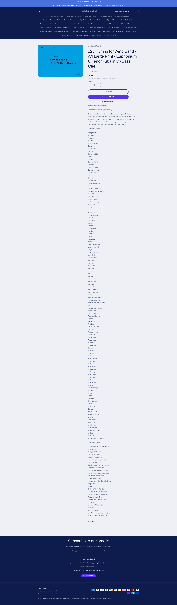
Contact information (96, 598)
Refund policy (66, 598)
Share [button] (92, 521)
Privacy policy (75, 598)
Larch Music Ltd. (46, 598)
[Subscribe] (103, 552)
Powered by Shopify (56, 598)
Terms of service (85, 598)
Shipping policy (107, 598)
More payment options (108, 101)
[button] (40, 11)
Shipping (99, 78)
